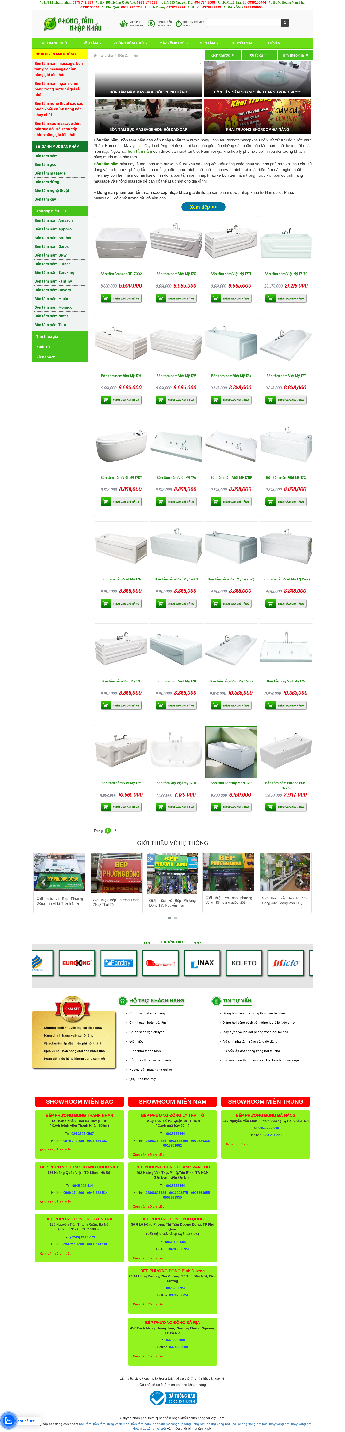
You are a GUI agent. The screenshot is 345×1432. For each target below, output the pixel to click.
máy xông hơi (279, 1424)
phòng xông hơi (193, 1424)
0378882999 (211, 7)
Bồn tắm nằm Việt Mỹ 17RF (231, 477)
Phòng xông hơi (128, 43)
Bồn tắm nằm (46, 155)
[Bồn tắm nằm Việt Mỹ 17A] (176, 447)
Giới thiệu (136, 1041)
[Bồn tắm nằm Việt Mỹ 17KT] (121, 447)
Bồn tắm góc (45, 164)
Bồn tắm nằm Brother (53, 237)
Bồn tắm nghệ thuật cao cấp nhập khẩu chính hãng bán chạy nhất (59, 109)
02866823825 (156, 1193)
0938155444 (256, 2)
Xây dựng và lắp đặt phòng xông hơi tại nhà (255, 1032)
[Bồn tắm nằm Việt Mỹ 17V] (176, 345)
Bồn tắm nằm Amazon (53, 220)
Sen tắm (207, 43)
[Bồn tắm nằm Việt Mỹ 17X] (176, 243)
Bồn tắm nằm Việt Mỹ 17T (286, 376)
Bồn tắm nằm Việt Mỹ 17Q (231, 376)
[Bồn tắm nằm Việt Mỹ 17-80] (176, 549)
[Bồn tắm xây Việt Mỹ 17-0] (176, 752)
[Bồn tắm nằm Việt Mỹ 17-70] (286, 243)
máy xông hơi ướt (153, 1428)
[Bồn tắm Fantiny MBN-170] (231, 752)
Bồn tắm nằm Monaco (53, 307)
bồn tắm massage (166, 1424)
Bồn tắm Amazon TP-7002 (121, 274)
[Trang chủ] (72, 24)
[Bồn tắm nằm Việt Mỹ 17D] (176, 651)
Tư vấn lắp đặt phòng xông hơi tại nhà (251, 1051)
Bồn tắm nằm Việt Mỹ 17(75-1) (231, 579)
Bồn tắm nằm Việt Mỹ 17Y (121, 783)
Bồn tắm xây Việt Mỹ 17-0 (176, 783)
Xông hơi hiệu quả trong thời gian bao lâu (254, 1013)
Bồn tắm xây (45, 199)
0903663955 (200, 1193)
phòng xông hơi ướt (252, 1424)
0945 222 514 (82, 1185)
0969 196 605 (175, 1242)
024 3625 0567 (82, 1134)
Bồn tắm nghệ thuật (51, 190)
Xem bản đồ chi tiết (55, 1150)
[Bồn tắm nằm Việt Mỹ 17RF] (231, 447)
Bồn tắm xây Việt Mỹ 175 (286, 681)
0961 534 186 (97, 1244)
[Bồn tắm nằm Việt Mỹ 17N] (121, 549)
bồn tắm (85, 1424)
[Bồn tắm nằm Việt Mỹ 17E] (121, 651)
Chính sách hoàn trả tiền (147, 1022)
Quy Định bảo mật (142, 1079)
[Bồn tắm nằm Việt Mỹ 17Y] (121, 752)
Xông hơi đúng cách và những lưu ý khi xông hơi (259, 1022)
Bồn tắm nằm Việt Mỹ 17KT (121, 477)
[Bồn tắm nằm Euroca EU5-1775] (286, 752)
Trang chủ (57, 43)
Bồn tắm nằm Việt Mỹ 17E (121, 681)
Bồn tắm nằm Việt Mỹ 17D (176, 681)
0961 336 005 (268, 1128)
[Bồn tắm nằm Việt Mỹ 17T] (286, 345)
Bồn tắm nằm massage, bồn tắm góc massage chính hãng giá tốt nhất (58, 69)
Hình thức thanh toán (145, 1051)
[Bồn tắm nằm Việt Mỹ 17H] (121, 345)
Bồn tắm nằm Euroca (52, 263)
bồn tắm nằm (141, 1424)
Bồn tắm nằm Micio (51, 298)
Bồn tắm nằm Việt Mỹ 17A (176, 477)
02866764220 (156, 1141)
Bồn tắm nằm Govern (52, 290)
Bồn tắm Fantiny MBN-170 (231, 783)
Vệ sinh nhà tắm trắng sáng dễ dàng (250, 1041)
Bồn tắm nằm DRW (50, 255)
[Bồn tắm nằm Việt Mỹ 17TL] (231, 243)
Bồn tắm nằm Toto (50, 324)
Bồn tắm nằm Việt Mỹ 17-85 (231, 681)
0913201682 (172, 1145)
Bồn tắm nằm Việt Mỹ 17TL (231, 274)
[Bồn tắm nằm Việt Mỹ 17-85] (231, 651)
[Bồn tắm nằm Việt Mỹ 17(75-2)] (286, 549)
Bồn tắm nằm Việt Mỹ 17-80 (176, 579)
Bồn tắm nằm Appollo (53, 229)
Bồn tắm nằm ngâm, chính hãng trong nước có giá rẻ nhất (57, 89)
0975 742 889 (83, 2)
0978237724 (175, 7)
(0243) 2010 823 (82, 1237)
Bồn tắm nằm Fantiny (53, 281)
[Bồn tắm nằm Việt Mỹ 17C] (286, 447)
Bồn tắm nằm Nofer (51, 316)
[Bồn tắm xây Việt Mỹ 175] (286, 651)
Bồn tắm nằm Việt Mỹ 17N (121, 579)
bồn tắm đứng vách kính (111, 1424)
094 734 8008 (204, 2)
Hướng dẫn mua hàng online (150, 1069)
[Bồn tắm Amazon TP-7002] (121, 243)
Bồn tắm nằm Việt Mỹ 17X (176, 274)
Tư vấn (274, 43)
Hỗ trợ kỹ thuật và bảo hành (150, 1060)
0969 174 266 (147, 2)
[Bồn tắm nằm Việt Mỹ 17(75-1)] (231, 549)
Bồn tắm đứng (46, 181)
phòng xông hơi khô (221, 1424)
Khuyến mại (241, 43)
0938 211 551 (272, 1135)
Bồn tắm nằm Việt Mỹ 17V (176, 376)
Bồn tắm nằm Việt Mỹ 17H (121, 376)
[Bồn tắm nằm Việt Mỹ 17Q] (231, 345)
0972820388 (200, 1141)
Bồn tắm (90, 43)
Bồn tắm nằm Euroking (54, 272)
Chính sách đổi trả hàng (147, 1013)
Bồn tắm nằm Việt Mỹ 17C (286, 477)
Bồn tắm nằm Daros (51, 246)
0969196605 (253, 7)
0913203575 (178, 1193)
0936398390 (178, 1141)
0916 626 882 (97, 1141)
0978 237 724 (131, 7)
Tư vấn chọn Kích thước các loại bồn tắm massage (261, 1060)
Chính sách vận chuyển (146, 1032)
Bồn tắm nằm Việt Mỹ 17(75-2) (286, 579)
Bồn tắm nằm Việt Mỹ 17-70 (285, 274)
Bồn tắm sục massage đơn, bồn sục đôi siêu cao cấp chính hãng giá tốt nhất (57, 129)
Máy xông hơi (171, 43)
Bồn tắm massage (50, 173)
